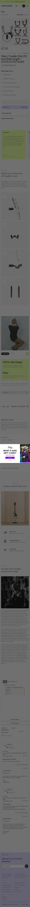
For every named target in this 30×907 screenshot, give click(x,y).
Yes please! (10, 457)
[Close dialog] (29, 444)
